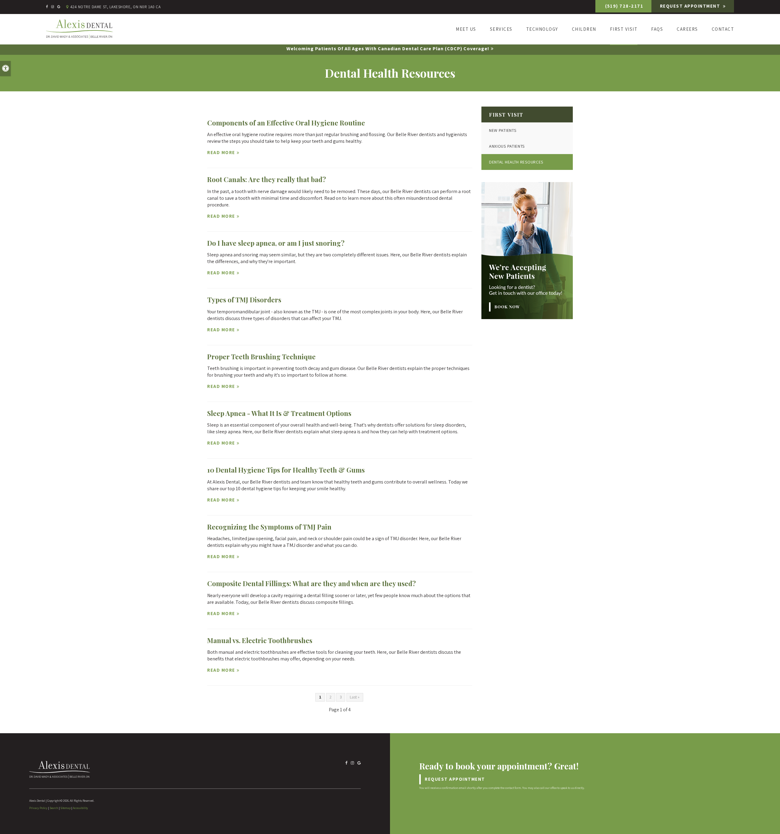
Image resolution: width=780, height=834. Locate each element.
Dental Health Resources (516, 162)
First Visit (624, 29)
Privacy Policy (38, 808)
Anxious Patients (507, 146)
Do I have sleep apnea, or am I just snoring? (276, 243)
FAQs (657, 29)
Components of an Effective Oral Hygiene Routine (286, 122)
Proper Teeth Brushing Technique (261, 356)
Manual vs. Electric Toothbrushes (259, 640)
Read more (221, 152)
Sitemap (65, 808)
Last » (355, 697)
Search (54, 808)
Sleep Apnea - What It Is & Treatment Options (279, 413)
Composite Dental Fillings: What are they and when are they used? (311, 583)
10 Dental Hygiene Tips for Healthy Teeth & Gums (286, 469)
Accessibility (80, 808)
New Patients (502, 130)
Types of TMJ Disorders (244, 299)
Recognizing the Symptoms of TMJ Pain (269, 526)
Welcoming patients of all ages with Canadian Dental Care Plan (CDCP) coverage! (387, 48)
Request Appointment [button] (691, 6)
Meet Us (466, 29)
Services (501, 29)
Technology (542, 29)
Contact (723, 29)
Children (584, 29)
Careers (687, 29)
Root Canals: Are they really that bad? (266, 179)
